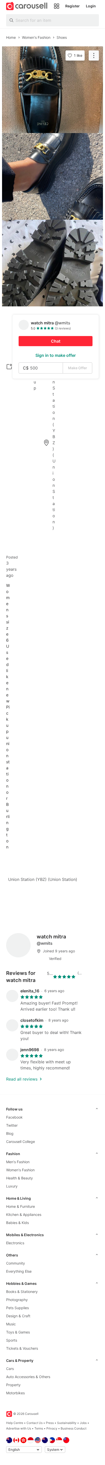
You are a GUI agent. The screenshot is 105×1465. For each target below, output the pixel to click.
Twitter (12, 1125)
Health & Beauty (19, 1178)
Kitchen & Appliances (23, 1214)
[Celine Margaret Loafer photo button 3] (52, 263)
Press (50, 1423)
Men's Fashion (18, 1162)
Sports (11, 1340)
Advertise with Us (18, 1428)
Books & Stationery (22, 1291)
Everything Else (19, 1271)
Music (11, 1324)
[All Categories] (56, 6)
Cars (10, 1368)
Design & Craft (18, 1316)
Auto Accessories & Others (28, 1377)
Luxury (12, 1186)
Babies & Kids (17, 1222)
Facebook (14, 1117)
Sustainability (66, 1423)
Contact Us (35, 1423)
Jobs (83, 1423)
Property (13, 1385)
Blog (10, 1133)
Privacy (51, 1428)
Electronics (15, 1243)
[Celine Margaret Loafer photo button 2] (52, 176)
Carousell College (20, 1141)
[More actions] (94, 55)
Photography (17, 1299)
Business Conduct (73, 1428)
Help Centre (14, 1423)
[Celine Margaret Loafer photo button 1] (52, 89)
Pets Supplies (17, 1308)
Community (15, 1263)
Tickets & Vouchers (22, 1348)
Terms (38, 1428)
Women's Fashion (20, 1170)
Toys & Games (18, 1332)
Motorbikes (15, 1393)
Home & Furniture (20, 1206)
